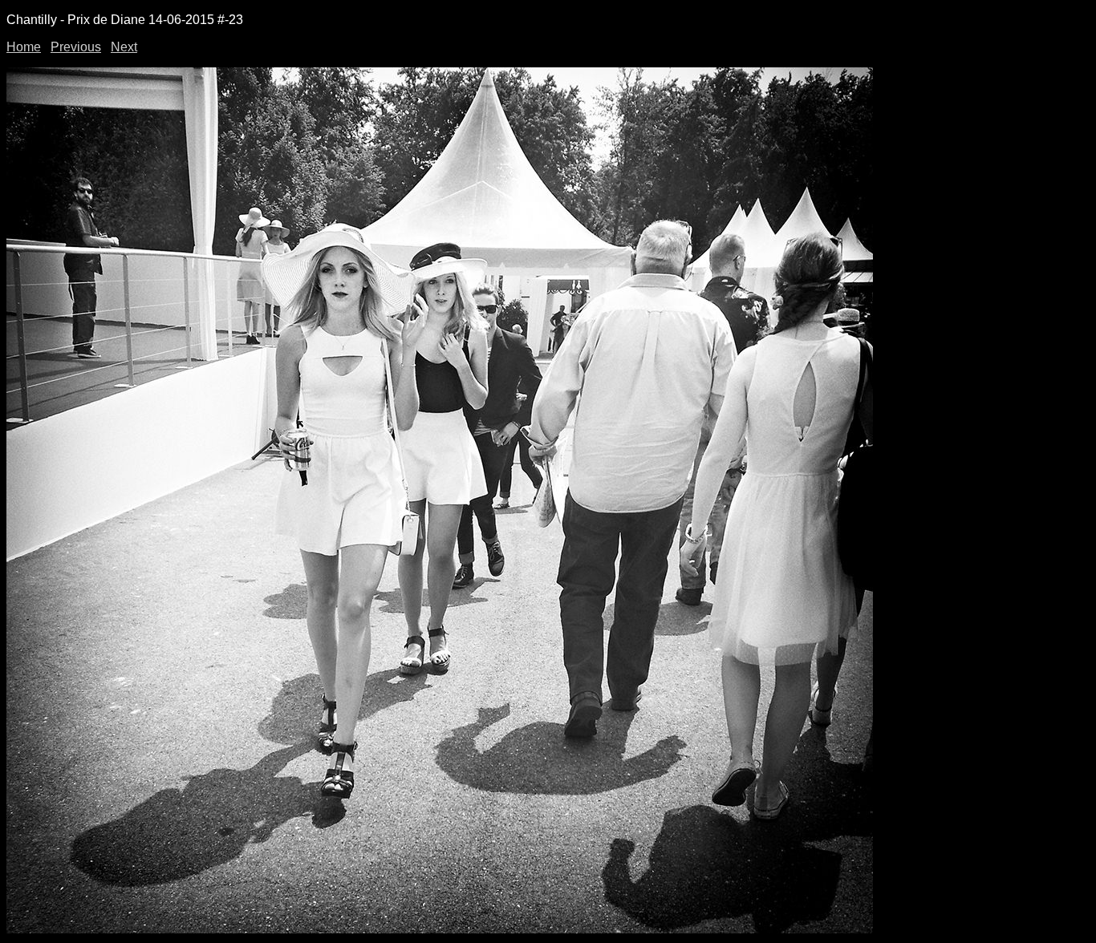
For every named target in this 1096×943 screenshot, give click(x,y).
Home (23, 47)
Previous (76, 47)
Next (124, 47)
